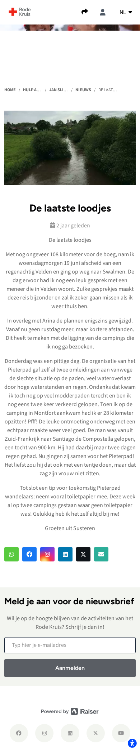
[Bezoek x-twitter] (96, 733)
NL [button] (123, 12)
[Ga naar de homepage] (19, 11)
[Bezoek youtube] (121, 733)
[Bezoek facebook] (19, 733)
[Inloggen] (102, 12)
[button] (11, 554)
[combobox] (125, 12)
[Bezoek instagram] (44, 733)
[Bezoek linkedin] (70, 733)
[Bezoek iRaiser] (70, 711)
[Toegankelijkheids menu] (132, 743)
